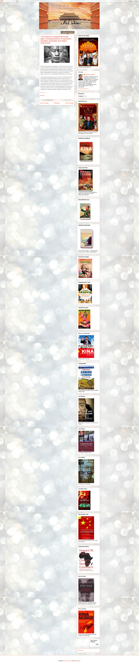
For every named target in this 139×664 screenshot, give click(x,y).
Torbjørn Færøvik (90, 74)
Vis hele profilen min (83, 88)
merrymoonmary (68, 660)
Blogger (78, 660)
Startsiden (57, 103)
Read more (42, 92)
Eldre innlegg (69, 103)
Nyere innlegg (44, 103)
